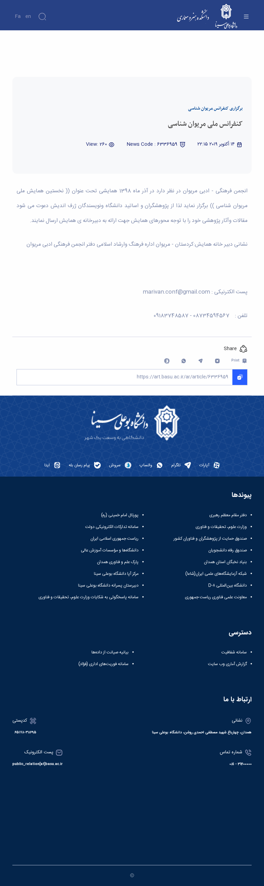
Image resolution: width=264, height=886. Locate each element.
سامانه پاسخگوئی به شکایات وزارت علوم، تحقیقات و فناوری (88, 597)
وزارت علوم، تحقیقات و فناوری (221, 526)
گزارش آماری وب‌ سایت (227, 664)
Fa (18, 16)
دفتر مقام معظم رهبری (228, 515)
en (28, 16)
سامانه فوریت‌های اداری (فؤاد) (103, 664)
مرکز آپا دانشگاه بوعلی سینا (116, 573)
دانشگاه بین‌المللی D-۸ (227, 585)
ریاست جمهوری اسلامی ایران (114, 538)
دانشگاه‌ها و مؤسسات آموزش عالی (110, 550)
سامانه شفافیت (234, 652)
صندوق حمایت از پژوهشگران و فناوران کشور (210, 538)
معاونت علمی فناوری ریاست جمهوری (216, 597)
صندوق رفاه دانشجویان (227, 550)
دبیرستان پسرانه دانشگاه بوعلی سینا (108, 585)
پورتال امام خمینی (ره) (120, 515)
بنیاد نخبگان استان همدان (225, 562)
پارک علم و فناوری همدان (118, 562)
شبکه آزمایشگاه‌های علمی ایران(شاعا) (216, 573)
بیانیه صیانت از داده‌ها (110, 652)
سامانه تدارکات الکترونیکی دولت (112, 526)
